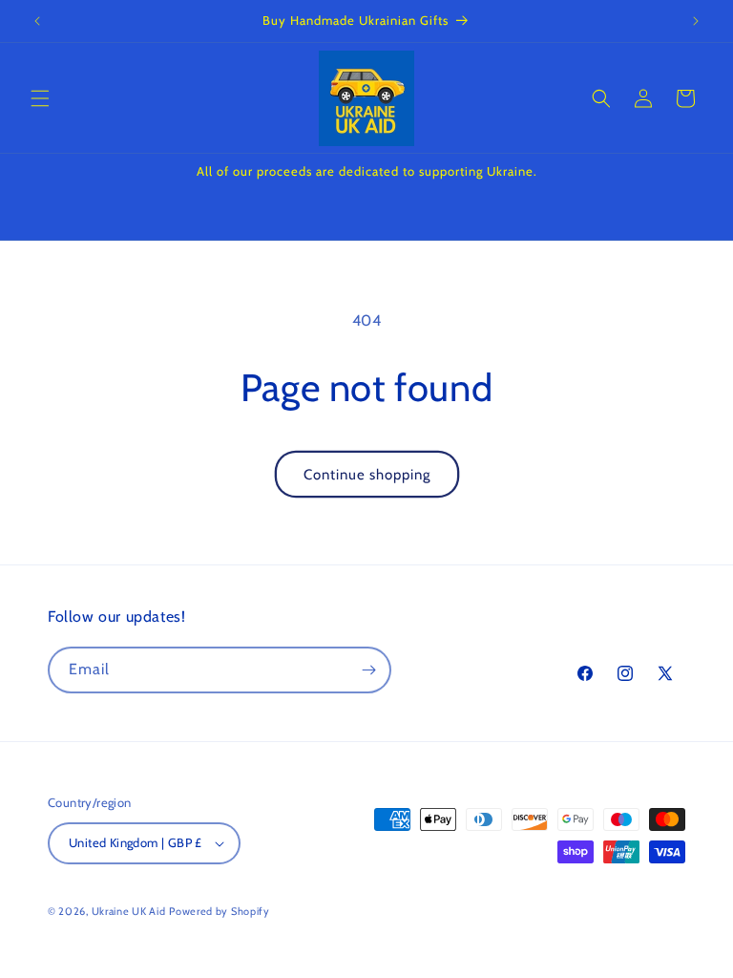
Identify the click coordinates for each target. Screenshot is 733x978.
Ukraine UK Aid (129, 911)
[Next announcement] (696, 21)
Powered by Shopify (219, 911)
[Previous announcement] (37, 21)
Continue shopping (367, 474)
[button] (40, 98)
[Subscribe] (368, 670)
